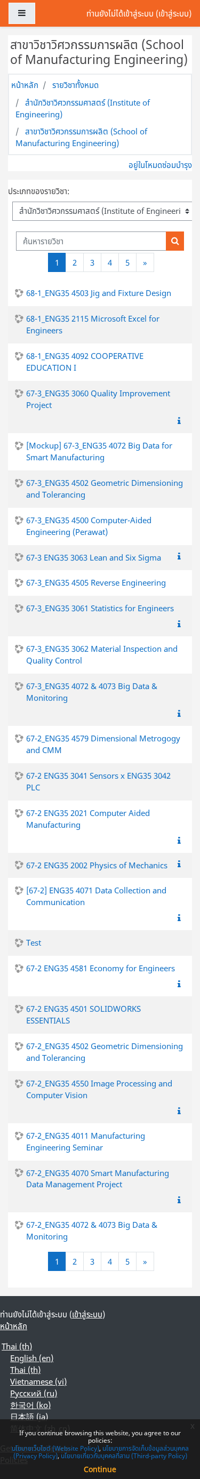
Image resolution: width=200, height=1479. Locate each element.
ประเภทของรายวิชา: (38, 191)
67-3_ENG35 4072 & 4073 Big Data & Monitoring (91, 692)
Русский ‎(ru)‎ (33, 1393)
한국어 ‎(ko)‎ (30, 1405)
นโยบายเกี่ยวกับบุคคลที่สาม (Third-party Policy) (124, 1455)
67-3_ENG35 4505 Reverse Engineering (96, 582)
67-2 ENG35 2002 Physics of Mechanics (96, 865)
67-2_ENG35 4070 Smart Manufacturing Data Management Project (97, 1179)
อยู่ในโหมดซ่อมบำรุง (160, 164)
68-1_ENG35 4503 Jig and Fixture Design (98, 292)
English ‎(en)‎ (31, 1358)
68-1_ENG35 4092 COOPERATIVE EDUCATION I (84, 361)
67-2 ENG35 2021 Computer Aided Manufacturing (88, 819)
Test (33, 942)
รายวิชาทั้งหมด (75, 84)
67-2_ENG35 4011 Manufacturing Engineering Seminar (85, 1141)
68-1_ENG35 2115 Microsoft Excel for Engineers (92, 324)
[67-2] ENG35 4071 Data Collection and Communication (96, 896)
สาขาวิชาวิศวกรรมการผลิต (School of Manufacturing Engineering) (81, 137)
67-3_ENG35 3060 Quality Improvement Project (98, 399)
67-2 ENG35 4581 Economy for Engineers (100, 968)
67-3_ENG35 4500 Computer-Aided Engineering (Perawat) (88, 526)
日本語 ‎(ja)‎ (29, 1416)
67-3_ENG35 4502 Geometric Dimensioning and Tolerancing (104, 488)
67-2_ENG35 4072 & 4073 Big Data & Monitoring (91, 1230)
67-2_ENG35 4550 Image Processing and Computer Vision (99, 1089)
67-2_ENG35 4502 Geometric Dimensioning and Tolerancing (104, 1052)
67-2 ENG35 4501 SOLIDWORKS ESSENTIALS (83, 1014)
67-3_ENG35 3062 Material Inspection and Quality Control (102, 654)
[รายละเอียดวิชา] (181, 420)
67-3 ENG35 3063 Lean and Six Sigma (93, 557)
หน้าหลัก (24, 84)
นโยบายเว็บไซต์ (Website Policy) (55, 1448)
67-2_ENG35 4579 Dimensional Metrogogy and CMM (103, 744)
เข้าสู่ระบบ (173, 13)
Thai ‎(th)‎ (17, 1346)
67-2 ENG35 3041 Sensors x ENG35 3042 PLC (98, 781)
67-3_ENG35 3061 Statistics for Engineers (100, 608)
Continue (100, 1469)
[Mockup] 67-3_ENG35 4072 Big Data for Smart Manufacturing (99, 451)
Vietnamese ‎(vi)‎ (38, 1381)
